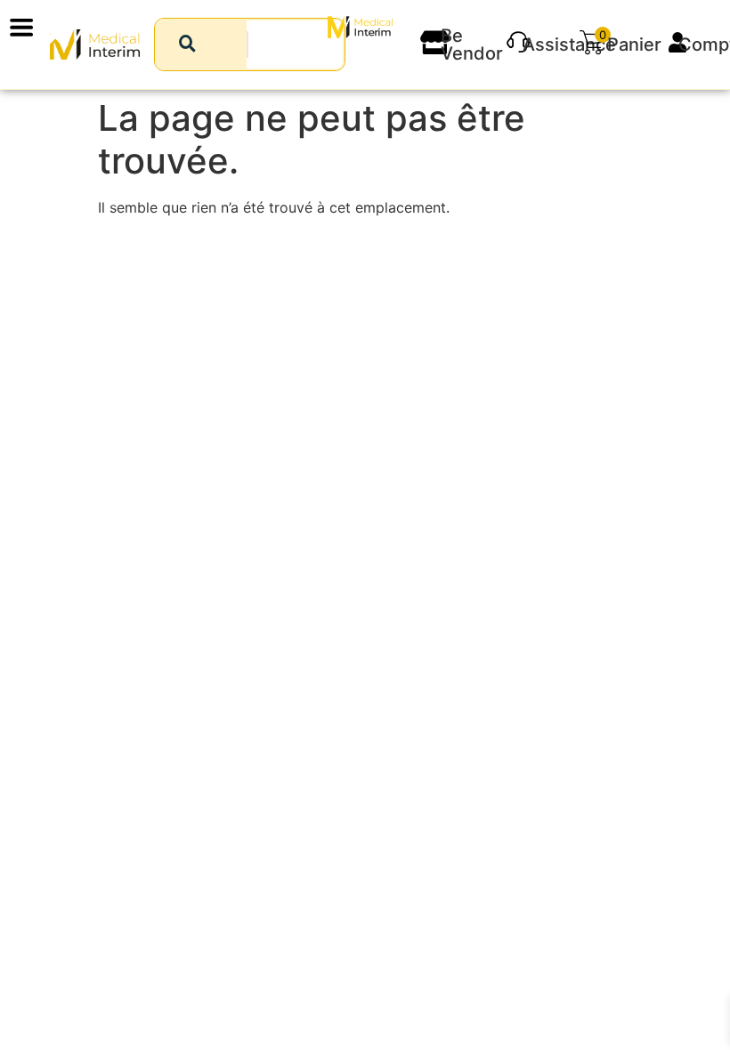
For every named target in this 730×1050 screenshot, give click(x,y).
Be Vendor (472, 44)
